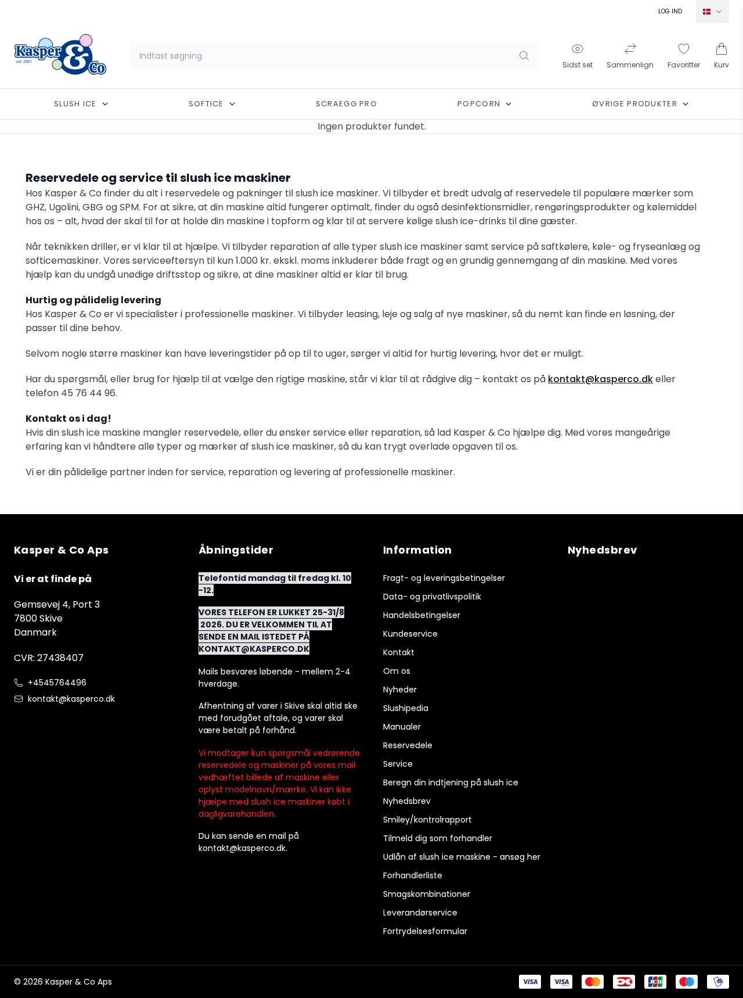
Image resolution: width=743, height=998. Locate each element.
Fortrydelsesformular (425, 931)
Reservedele (407, 745)
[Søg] (524, 56)
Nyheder (400, 689)
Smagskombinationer (426, 894)
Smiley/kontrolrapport (427, 819)
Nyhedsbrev (407, 801)
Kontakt (398, 652)
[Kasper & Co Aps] (60, 56)
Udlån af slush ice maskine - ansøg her (461, 857)
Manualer (402, 727)
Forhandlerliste (412, 875)
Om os (396, 671)
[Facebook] (21, 723)
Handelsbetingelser (421, 615)
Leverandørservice (420, 912)
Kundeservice (410, 634)
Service (398, 764)
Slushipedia (405, 708)
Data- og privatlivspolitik (432, 596)
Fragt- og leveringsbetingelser (444, 578)
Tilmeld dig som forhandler (437, 838)
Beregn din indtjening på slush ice (450, 782)
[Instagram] (44, 723)
